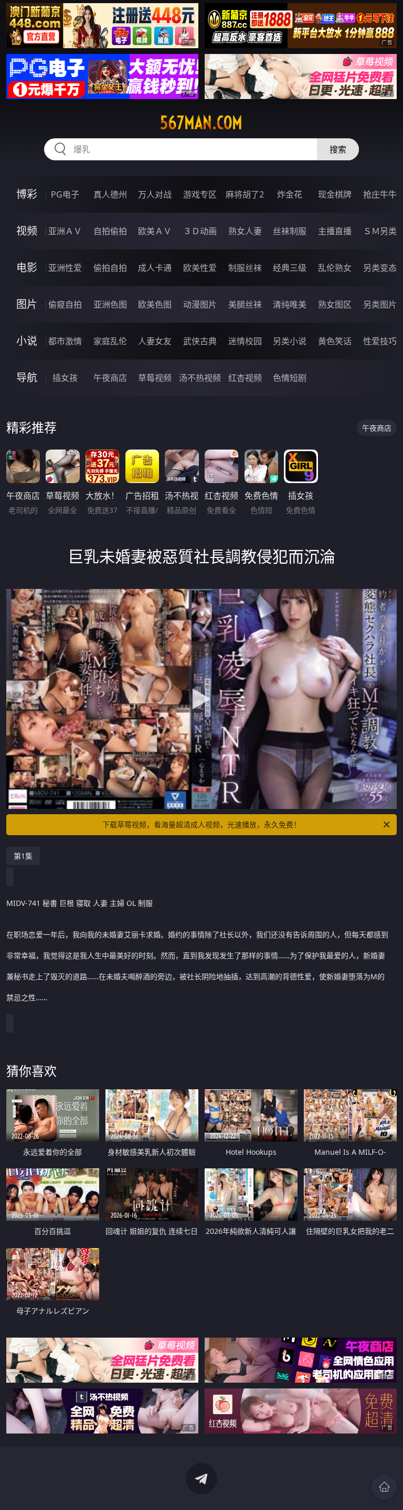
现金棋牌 (335, 194)
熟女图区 (335, 304)
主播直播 (335, 231)
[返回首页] (384, 1487)
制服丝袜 (245, 267)
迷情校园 (245, 341)
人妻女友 (155, 341)
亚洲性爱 (65, 267)
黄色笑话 (335, 341)
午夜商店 (110, 378)
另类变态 (380, 267)
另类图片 (380, 304)
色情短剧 (289, 378)
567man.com (201, 122)
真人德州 (110, 194)
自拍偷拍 (110, 231)
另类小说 (289, 341)
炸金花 (289, 194)
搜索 (338, 149)
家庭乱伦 (110, 341)
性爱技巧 (380, 341)
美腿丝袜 (245, 304)
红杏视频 (245, 378)
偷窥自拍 (65, 304)
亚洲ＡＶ (65, 231)
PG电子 (65, 194)
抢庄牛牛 (380, 194)
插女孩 (65, 378)
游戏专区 (200, 194)
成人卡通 (155, 267)
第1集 (23, 856)
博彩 (26, 194)
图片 (26, 304)
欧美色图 (155, 304)
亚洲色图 (110, 304)
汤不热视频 (200, 378)
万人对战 (155, 194)
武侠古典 (200, 341)
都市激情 (65, 341)
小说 (26, 341)
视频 (26, 231)
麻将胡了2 (245, 194)
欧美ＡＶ (155, 231)
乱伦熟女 (335, 267)
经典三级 (289, 267)
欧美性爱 (200, 267)
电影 (26, 267)
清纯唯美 (289, 304)
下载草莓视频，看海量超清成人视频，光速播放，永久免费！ (201, 824)
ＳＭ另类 (380, 231)
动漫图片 (200, 304)
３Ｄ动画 (200, 231)
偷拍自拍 (110, 267)
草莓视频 (155, 378)
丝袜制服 (289, 231)
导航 (26, 377)
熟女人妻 (245, 231)
